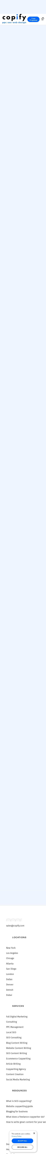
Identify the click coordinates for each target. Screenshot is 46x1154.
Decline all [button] (22, 1147)
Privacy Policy (16, 1136)
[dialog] (23, 1141)
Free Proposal (33, 19)
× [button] (34, 1133)
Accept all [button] (22, 1141)
